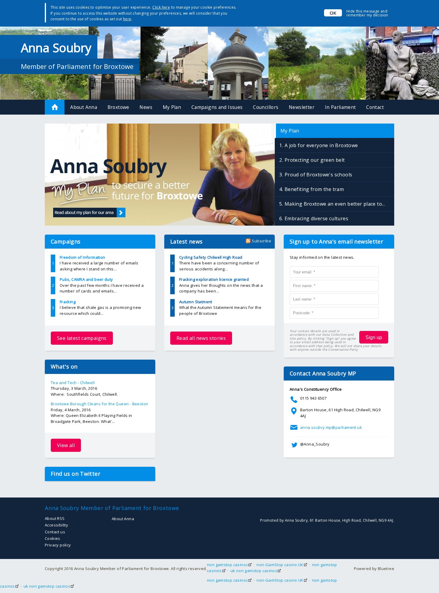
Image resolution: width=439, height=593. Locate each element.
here (127, 18)
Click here (161, 7)
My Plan (172, 107)
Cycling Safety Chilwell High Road (210, 257)
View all (66, 445)
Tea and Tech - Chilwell (73, 382)
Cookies (52, 538)
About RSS (55, 518)
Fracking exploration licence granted (214, 279)
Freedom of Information (82, 257)
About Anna (83, 107)
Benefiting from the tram (314, 189)
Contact (375, 107)
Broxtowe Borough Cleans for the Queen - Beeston (99, 403)
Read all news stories (201, 338)
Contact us (55, 532)
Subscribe (261, 241)
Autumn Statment (195, 301)
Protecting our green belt (315, 160)
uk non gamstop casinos (254, 570)
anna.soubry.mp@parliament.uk (331, 427)
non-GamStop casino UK (280, 564)
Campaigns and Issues (217, 107)
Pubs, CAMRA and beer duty (86, 279)
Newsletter (301, 107)
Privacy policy (58, 545)
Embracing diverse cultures (316, 218)
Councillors (265, 107)
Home (55, 107)
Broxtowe (118, 107)
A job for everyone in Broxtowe (321, 145)
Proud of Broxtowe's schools (318, 174)
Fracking (68, 301)
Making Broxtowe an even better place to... (335, 204)
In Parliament (340, 107)
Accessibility (56, 525)
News (145, 107)
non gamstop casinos (227, 564)
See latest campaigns (82, 338)
